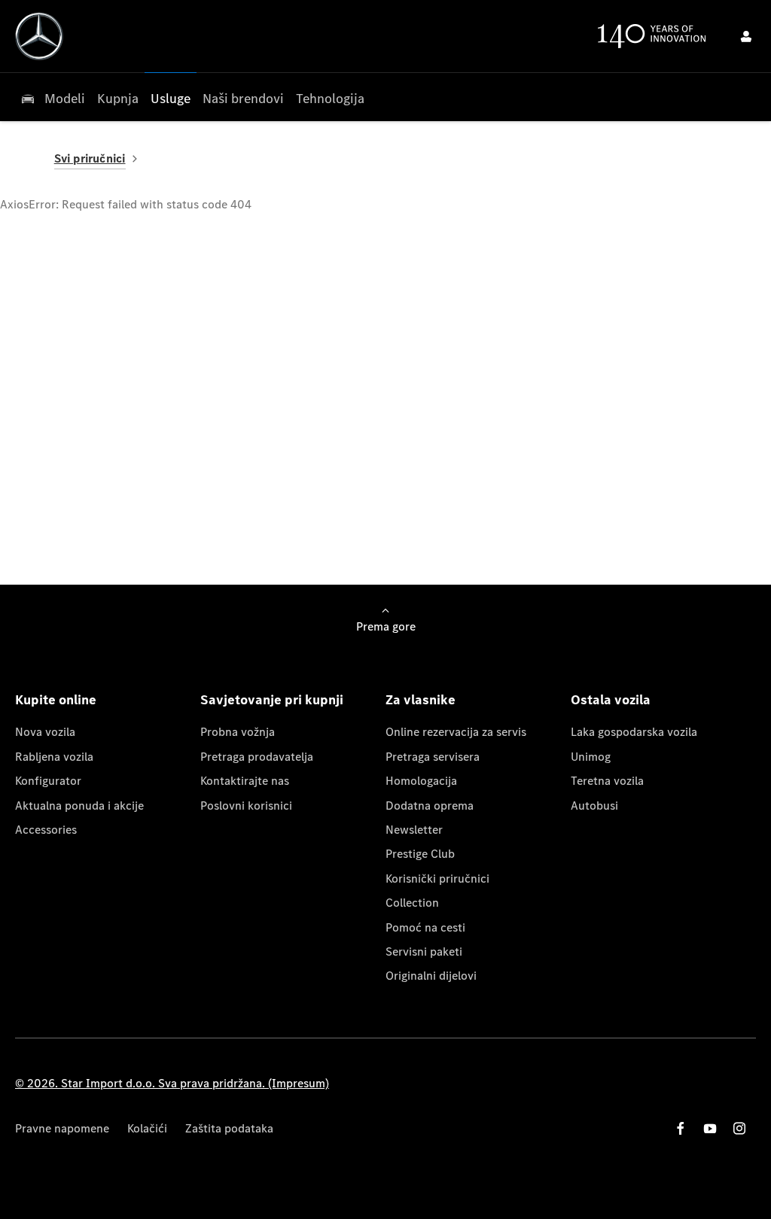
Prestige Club (420, 854)
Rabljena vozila (54, 757)
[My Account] (746, 36)
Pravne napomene (62, 1128)
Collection (412, 902)
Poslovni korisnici (246, 805)
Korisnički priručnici (437, 878)
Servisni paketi (424, 951)
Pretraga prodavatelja (256, 757)
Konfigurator (48, 781)
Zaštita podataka (229, 1128)
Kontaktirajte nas (244, 781)
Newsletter (414, 829)
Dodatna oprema (430, 805)
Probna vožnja (237, 732)
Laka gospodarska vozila (634, 732)
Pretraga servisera (433, 757)
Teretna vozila (607, 781)
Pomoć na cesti (425, 927)
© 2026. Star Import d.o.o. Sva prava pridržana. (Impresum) (172, 1083)
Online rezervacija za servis (456, 732)
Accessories (46, 829)
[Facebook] (681, 1128)
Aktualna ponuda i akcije (79, 805)
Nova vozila (45, 732)
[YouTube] (710, 1128)
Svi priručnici (90, 158)
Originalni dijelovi (431, 975)
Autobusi (594, 805)
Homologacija (421, 781)
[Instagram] (739, 1128)
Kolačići (147, 1128)
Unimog (591, 757)
